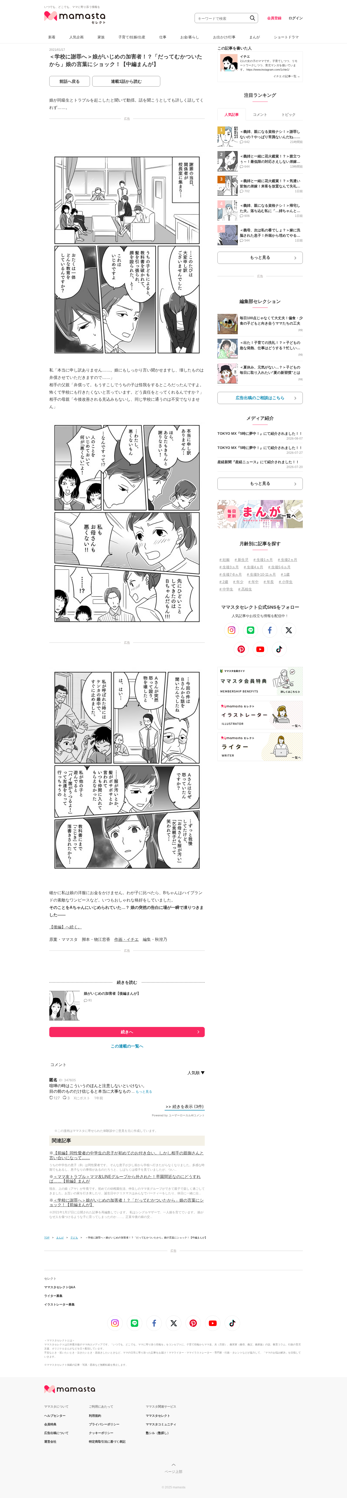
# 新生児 (241, 560)
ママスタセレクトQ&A (59, 1287)
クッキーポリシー (101, 1433)
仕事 (162, 37)
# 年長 (269, 582)
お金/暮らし (189, 37)
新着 (51, 37)
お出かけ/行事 (224, 37)
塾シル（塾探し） (158, 1433)
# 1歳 (285, 574)
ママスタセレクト (158, 1415)
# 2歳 (223, 582)
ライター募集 (53, 1296)
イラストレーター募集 (59, 1304)
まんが (254, 37)
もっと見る (260, 257)
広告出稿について (56, 1433)
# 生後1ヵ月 (263, 560)
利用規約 (95, 1415)
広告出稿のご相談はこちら (260, 398)
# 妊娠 (224, 560)
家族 (101, 37)
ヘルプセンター (55, 1415)
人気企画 (76, 37)
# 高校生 (245, 589)
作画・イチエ (126, 939)
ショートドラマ (286, 37)
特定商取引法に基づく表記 (107, 1441)
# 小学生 (286, 582)
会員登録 (274, 18)
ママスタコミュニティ (161, 1424)
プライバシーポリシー (104, 1424)
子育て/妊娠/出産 (131, 37)
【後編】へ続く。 (65, 927)
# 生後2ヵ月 (287, 560)
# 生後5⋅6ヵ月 (279, 567)
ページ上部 (173, 1472)
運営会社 (50, 1441)
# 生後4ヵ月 (253, 567)
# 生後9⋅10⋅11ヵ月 (261, 574)
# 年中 (253, 582)
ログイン (296, 18)
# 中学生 (226, 589)
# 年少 (238, 582)
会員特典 (50, 1424)
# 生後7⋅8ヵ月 (230, 574)
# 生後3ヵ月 (229, 567)
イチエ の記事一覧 (286, 76)
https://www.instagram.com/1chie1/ (267, 69)
